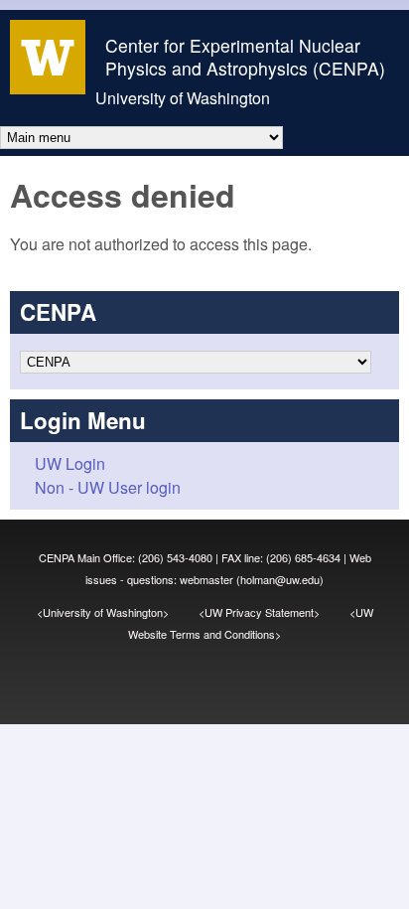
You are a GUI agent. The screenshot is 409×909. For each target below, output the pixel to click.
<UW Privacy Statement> (274, 612)
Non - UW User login (108, 487)
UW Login (70, 463)
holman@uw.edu (280, 579)
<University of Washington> (118, 612)
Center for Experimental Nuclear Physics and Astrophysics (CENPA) (245, 56)
